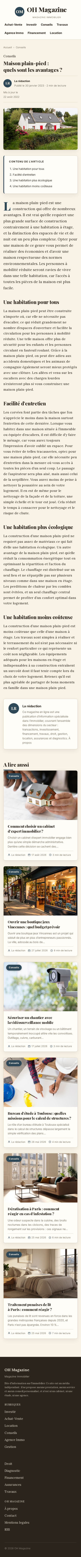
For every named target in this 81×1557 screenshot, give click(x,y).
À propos (11, 1508)
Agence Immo (14, 33)
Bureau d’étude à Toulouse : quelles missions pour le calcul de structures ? (39, 1116)
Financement (37, 33)
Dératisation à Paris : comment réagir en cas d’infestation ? (33, 1211)
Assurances (13, 1485)
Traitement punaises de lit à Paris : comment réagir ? (30, 1307)
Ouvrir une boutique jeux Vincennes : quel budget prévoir (34, 924)
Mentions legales (17, 1522)
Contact (11, 1515)
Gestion (10, 1447)
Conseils (47, 24)
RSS (7, 1529)
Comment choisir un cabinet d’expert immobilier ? (31, 829)
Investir (31, 24)
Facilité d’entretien (24, 174)
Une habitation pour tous (28, 169)
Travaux (62, 24)
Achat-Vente (13, 24)
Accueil (7, 47)
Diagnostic (12, 1471)
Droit (8, 1464)
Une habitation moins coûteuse (32, 186)
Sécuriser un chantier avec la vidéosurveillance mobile (30, 1020)
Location (56, 33)
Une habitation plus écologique (32, 180)
